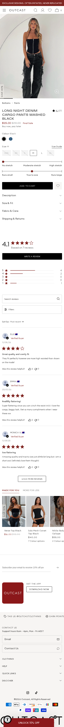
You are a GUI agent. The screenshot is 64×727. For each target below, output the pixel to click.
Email (7, 639)
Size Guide (57, 146)
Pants (17, 103)
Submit (56, 567)
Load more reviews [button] (32, 479)
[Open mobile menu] (4, 10)
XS (16, 153)
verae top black (12, 530)
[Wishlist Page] (50, 10)
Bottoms (6, 103)
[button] (58, 185)
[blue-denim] (10, 139)
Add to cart (27, 186)
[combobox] (22, 321)
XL (50, 153)
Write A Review (32, 256)
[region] (32, 270)
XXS (6, 153)
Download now (39, 589)
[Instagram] (27, 692)
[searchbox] (32, 299)
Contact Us (11, 648)
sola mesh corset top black (37, 532)
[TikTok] (36, 692)
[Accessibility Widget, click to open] (8, 719)
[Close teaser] (55, 717)
